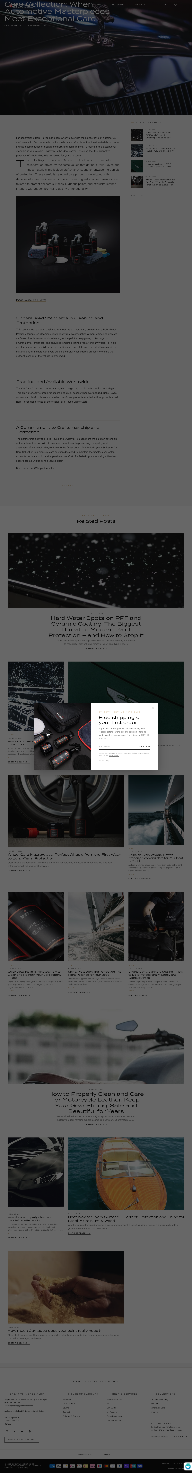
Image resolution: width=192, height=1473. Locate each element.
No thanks (104, 761)
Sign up (143, 746)
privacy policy (114, 756)
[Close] (153, 708)
